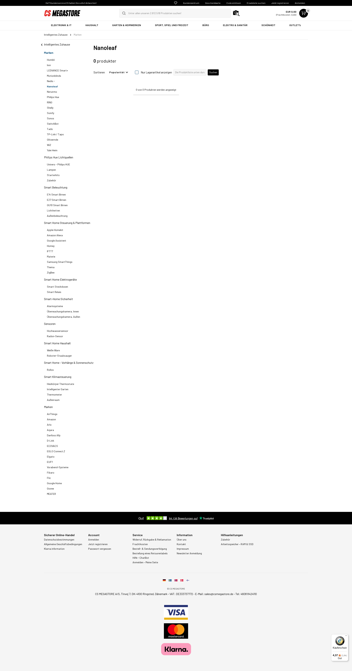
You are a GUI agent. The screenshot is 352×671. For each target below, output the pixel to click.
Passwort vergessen (99, 548)
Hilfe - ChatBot (141, 557)
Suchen (213, 72)
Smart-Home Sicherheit (58, 299)
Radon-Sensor (55, 336)
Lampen (51, 169)
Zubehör (51, 180)
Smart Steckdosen (57, 286)
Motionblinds (54, 75)
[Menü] (346, 636)
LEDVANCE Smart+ (57, 70)
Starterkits (53, 175)
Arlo (49, 424)
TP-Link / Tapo (55, 134)
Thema (50, 267)
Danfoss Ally (53, 435)
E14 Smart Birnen (56, 194)
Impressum (183, 548)
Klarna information (54, 548)
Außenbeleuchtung (57, 215)
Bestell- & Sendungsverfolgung (150, 548)
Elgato (50, 456)
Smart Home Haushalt (57, 343)
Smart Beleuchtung (55, 187)
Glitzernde (52, 139)
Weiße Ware (53, 350)
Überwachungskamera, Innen (63, 311)
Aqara (50, 429)
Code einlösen (233, 3)
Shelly (50, 107)
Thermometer (54, 394)
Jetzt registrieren (280, 3)
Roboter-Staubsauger (59, 355)
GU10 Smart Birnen (57, 205)
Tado (50, 128)
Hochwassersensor (57, 330)
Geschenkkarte (213, 3)
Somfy (50, 113)
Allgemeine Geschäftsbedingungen (63, 544)
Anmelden (300, 3)
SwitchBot (53, 123)
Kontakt (181, 544)
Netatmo (52, 91)
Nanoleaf (52, 86)
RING (49, 102)
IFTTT (50, 251)
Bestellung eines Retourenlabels (150, 553)
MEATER (51, 493)
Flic (49, 477)
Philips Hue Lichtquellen (58, 157)
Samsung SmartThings (59, 261)
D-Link (50, 440)
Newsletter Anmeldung (189, 553)
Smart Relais (54, 291)
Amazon (51, 419)
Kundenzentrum (191, 3)
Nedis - (51, 81)
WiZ (49, 144)
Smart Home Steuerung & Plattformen (67, 222)
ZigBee (50, 272)
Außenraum (53, 399)
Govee (50, 488)
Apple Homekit (55, 229)
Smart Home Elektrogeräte (60, 279)
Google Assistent (56, 240)
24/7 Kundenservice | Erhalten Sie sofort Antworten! (71, 3)
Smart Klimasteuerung (57, 376)
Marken (48, 52)
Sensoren (50, 323)
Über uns (181, 539)
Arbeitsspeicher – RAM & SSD (237, 544)
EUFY (50, 461)
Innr (49, 65)
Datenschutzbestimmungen (59, 539)
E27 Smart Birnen (56, 199)
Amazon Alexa (55, 235)
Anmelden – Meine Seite (145, 562)
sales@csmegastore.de (218, 594)
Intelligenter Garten (57, 389)
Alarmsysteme (55, 306)
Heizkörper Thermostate (60, 383)
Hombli (51, 59)
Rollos (50, 369)
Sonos (50, 118)
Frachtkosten (140, 544)
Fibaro (50, 472)
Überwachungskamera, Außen (63, 316)
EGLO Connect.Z (56, 451)
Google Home (54, 483)
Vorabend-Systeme (57, 467)
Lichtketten (53, 210)
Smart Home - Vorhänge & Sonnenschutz (69, 362)
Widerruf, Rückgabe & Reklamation (152, 539)
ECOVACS (52, 445)
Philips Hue (53, 97)
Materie (51, 256)
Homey (50, 245)
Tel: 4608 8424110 (246, 594)
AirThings (52, 414)
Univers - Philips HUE (58, 164)
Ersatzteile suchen (256, 3)
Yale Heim (52, 150)
